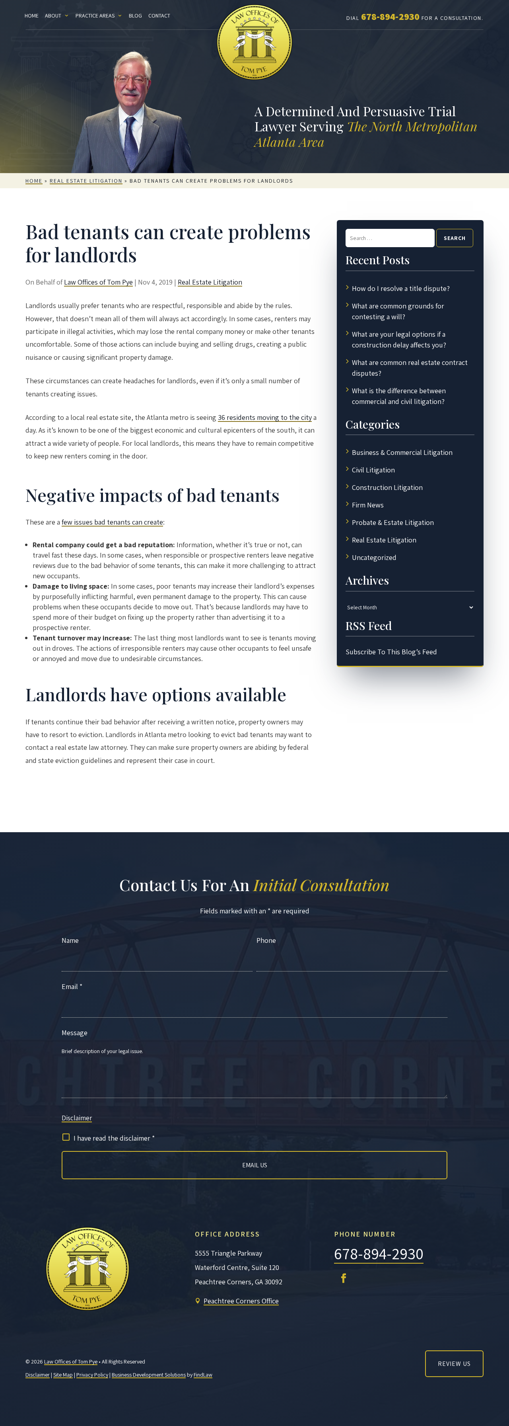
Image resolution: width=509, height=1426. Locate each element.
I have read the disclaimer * (114, 1138)
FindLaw (203, 1374)
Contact (159, 15)
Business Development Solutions (149, 1374)
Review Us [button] (454, 1364)
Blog (135, 15)
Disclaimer (77, 1118)
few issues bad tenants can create (112, 522)
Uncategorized (374, 557)
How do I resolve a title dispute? (401, 288)
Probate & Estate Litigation (393, 522)
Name (70, 940)
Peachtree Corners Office (241, 1300)
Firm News (368, 504)
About (53, 15)
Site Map (63, 1374)
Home (32, 15)
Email (72, 986)
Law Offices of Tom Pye (98, 282)
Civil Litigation (373, 469)
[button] (496, 1413)
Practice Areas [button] (95, 15)
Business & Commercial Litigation (402, 452)
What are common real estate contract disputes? (410, 368)
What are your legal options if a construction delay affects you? (399, 339)
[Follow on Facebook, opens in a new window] (343, 1278)
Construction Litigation (387, 487)
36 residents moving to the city (265, 417)
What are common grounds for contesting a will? (398, 311)
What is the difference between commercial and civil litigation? (399, 396)
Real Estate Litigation (210, 282)
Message (74, 1032)
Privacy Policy (92, 1374)
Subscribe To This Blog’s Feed (391, 651)
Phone (266, 940)
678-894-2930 (390, 16)
